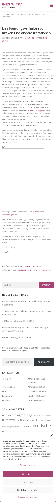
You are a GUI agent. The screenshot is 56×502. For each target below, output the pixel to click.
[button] (51, 435)
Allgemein (6, 378)
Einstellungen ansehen (28, 489)
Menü (51, 5)
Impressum (34, 497)
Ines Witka (12, 4)
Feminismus (7, 396)
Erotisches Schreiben (37, 391)
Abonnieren (44, 361)
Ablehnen (28, 482)
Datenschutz (23, 497)
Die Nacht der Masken (28, 420)
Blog (12, 14)
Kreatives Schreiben (37, 396)
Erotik (4, 391)
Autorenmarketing (36, 386)
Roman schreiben (32, 266)
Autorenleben (8, 386)
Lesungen (6, 400)
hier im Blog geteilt (37, 110)
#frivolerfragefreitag (17, 415)
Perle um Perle (44, 270)
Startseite (5, 14)
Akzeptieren (28, 474)
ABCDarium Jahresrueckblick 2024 (18, 321)
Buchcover (8, 420)
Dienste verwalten (27, 465)
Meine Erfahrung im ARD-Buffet (17, 337)
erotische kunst (26, 270)
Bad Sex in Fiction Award (41, 416)
